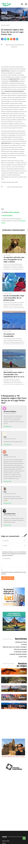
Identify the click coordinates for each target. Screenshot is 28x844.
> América (9, 15)
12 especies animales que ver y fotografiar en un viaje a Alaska (14, 259)
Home (3, 15)
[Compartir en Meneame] (11, 39)
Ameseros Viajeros (10, 411)
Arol (5, 492)
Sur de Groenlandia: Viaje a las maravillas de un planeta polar (14, 298)
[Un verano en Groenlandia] (14, 320)
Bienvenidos (5, 841)
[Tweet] (5, 39)
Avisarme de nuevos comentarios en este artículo (13, 573)
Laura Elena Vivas (9, 514)
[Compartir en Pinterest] (14, 39)
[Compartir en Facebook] (2, 39)
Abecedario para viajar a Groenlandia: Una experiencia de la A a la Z (14, 374)
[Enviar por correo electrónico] (17, 39)
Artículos (24, 644)
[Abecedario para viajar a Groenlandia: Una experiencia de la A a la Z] (14, 358)
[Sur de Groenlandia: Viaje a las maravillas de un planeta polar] (14, 282)
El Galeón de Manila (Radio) (18, 654)
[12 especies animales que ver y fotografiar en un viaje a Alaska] (14, 243)
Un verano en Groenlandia (9, 335)
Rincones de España (20, 649)
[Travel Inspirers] (14, 767)
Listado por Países (21, 642)
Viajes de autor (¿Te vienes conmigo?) (15, 647)
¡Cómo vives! (23, 656)
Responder (8, 426)
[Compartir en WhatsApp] (8, 39)
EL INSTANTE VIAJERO (20, 652)
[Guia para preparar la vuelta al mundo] (13, 748)
